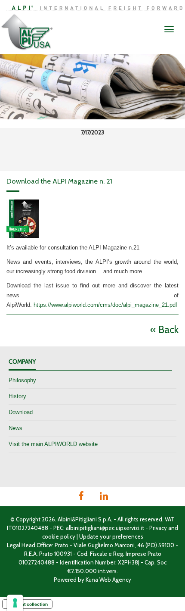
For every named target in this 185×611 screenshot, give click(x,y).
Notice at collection (27, 604)
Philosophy (22, 380)
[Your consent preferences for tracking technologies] (15, 603)
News (15, 428)
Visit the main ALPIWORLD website (53, 444)
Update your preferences (111, 536)
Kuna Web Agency (108, 579)
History (17, 396)
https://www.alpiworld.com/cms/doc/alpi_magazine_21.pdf (105, 305)
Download (21, 412)
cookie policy (58, 536)
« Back (164, 329)
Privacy (158, 527)
